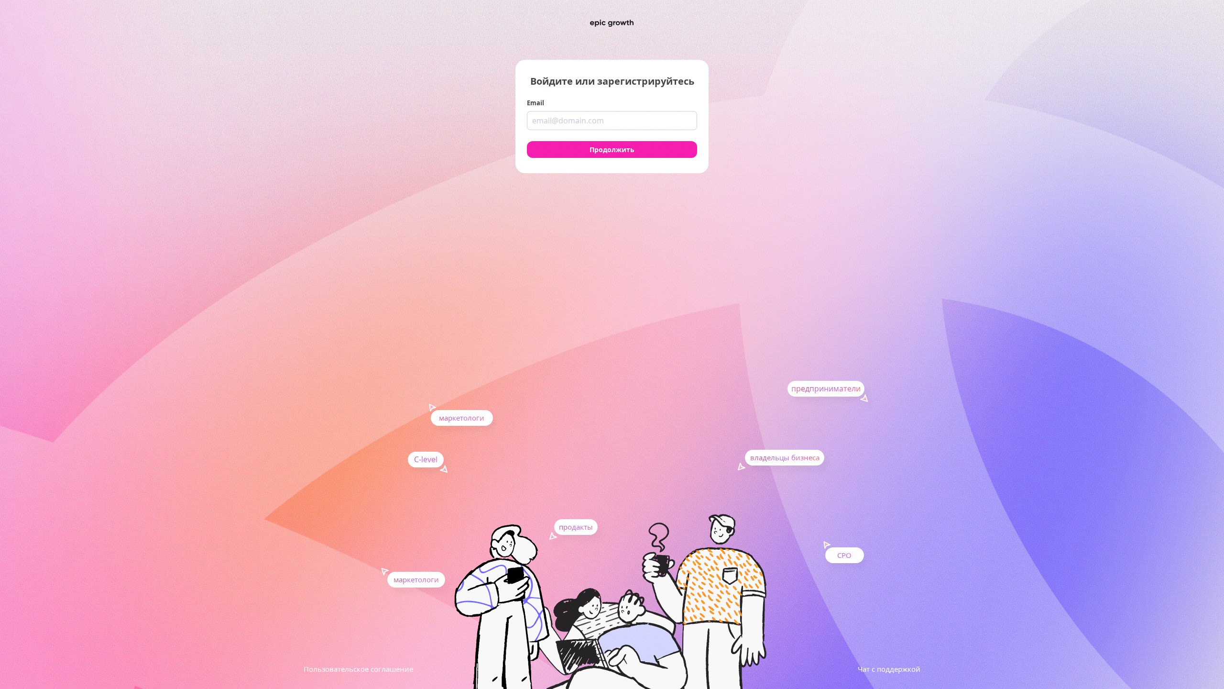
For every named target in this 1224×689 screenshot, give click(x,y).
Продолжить (612, 149)
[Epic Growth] (612, 23)
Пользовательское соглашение (358, 669)
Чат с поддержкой (889, 669)
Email (535, 103)
